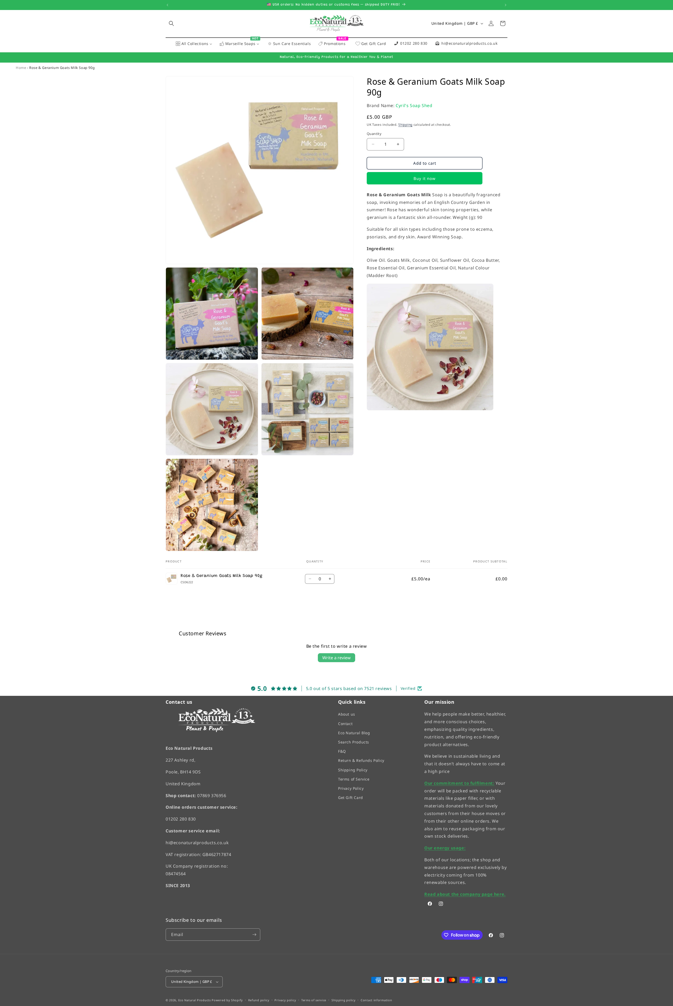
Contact (345, 723)
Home (21, 67)
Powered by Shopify (227, 1000)
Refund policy (258, 1000)
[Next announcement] (505, 5)
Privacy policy (285, 1000)
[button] (171, 23)
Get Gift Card (350, 797)
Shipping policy (344, 1000)
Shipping (405, 124)
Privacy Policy (351, 788)
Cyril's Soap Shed (414, 105)
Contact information (376, 1000)
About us (346, 714)
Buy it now (425, 178)
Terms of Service (354, 779)
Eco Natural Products (194, 1000)
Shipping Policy (353, 769)
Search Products (353, 742)
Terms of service (313, 1000)
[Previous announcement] (167, 5)
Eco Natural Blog (354, 732)
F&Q (342, 751)
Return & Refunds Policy (361, 760)
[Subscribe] (254, 934)
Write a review (336, 658)
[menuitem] (194, 44)
